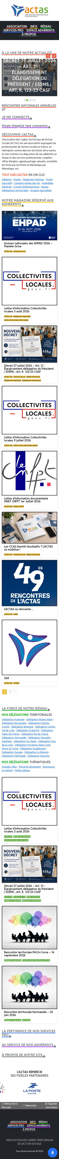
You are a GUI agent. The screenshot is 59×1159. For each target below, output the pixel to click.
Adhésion (7, 179)
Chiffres (16, 683)
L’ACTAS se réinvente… (18, 609)
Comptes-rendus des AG (27, 183)
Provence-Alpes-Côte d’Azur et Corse (36, 960)
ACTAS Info (8, 251)
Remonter (30, 1105)
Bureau (44, 186)
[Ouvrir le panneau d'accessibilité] (52, 1152)
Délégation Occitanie (25, 741)
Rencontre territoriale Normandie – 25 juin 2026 (28, 1013)
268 (6, 678)
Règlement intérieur (33, 179)
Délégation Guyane (12, 752)
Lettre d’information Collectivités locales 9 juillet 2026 (25, 439)
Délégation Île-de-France (34, 734)
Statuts (17, 179)
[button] (17, 26)
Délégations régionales (22, 316)
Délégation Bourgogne (14, 723)
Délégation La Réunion (36, 752)
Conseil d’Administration (26, 186)
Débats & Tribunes (33, 377)
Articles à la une (19, 251)
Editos (15, 614)
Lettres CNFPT (18, 506)
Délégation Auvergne (13, 719)
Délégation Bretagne (22, 726)
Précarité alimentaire (30, 766)
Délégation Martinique (14, 756)
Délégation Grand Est (27, 730)
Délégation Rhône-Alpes (39, 719)
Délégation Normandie (14, 737)
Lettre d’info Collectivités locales (16, 320)
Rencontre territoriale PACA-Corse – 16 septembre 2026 (29, 954)
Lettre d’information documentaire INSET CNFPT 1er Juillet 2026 (26, 500)
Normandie (26, 1020)
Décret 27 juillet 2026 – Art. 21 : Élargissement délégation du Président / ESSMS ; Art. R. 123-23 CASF (29, 75)
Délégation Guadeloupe (33, 748)
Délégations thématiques (31, 380)
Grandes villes (9, 766)
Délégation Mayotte (38, 756)
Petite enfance (22, 770)
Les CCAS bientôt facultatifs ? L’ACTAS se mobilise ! (28, 548)
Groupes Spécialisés (41, 190)
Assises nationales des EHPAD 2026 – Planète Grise (28, 245)
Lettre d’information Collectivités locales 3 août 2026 (25, 310)
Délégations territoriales (15, 190)
